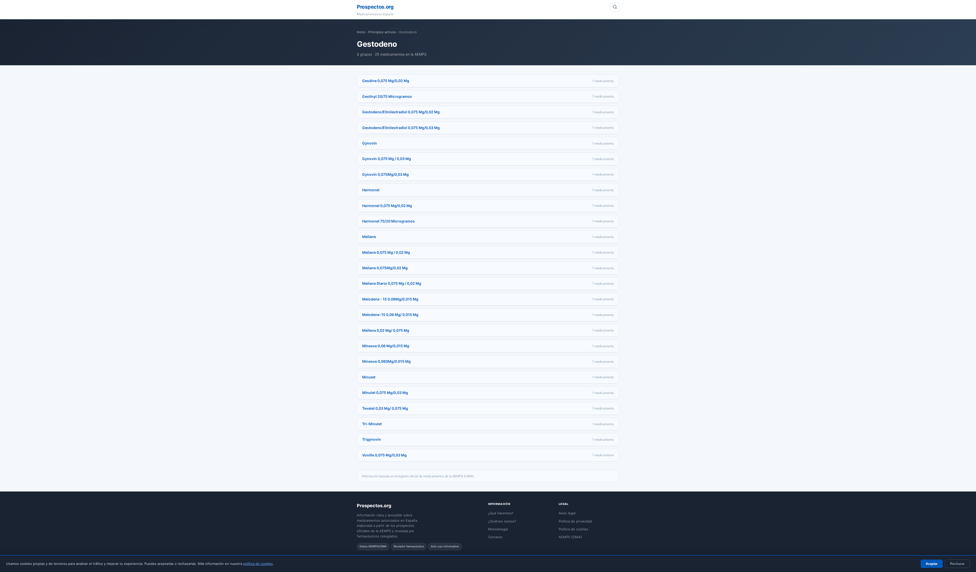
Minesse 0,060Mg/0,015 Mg (386, 361)
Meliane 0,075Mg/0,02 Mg (385, 268)
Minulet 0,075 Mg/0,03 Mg (385, 392)
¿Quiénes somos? (502, 521)
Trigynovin (371, 439)
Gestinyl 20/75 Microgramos (387, 96)
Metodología (498, 529)
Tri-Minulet (372, 424)
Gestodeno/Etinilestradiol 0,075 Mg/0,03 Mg (401, 127)
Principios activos (382, 32)
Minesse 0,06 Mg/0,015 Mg (385, 346)
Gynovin (369, 143)
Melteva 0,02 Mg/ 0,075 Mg (385, 330)
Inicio (361, 32)
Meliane (369, 236)
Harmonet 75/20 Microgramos (388, 221)
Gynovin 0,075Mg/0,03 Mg (385, 174)
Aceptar (932, 564)
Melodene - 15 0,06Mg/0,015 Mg (390, 299)
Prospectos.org (375, 7)
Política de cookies (573, 529)
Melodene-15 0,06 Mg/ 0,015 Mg (390, 314)
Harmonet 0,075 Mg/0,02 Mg (387, 205)
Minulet (368, 377)
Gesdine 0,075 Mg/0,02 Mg (385, 80)
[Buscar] (615, 7)
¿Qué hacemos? (500, 513)
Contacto (495, 537)
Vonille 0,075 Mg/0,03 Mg (384, 455)
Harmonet (370, 190)
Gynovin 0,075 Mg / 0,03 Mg (386, 158)
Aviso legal (567, 513)
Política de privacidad (575, 521)
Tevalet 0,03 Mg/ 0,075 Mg (385, 408)
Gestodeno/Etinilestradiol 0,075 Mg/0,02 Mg (401, 112)
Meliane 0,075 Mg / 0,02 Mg (386, 252)
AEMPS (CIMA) (570, 537)
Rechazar (957, 564)
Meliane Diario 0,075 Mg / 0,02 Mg (391, 283)
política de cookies (258, 564)
